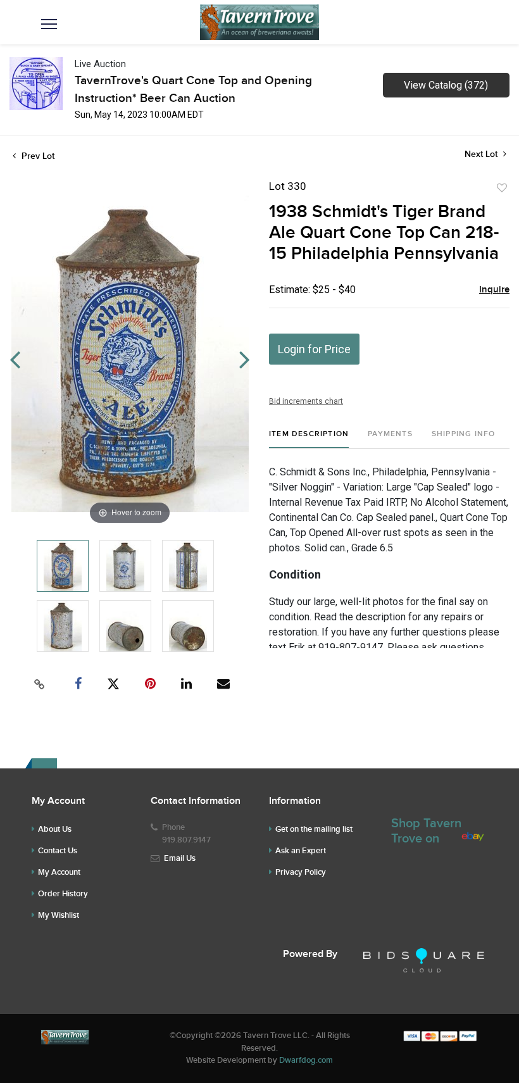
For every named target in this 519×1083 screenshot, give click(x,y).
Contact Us (57, 851)
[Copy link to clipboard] (39, 684)
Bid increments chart (306, 401)
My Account (59, 872)
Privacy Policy (300, 872)
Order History (63, 894)
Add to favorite (502, 188)
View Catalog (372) (446, 85)
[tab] (309, 439)
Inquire (494, 290)
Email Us (180, 858)
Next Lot (482, 154)
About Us (55, 829)
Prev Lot (36, 156)
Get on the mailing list (314, 829)
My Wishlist (58, 915)
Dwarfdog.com (306, 1060)
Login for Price (314, 349)
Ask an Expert (300, 851)
